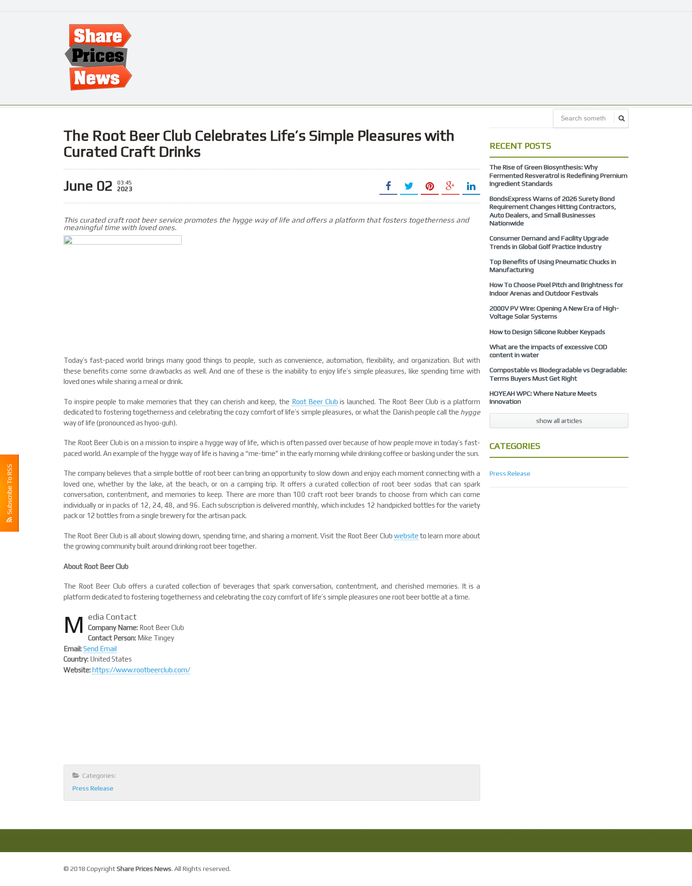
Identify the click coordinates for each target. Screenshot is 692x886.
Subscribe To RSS (9, 490)
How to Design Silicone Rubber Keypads (547, 331)
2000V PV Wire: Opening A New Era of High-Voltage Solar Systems (554, 312)
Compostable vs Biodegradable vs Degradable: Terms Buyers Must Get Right (558, 374)
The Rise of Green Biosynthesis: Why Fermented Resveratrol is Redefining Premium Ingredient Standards (559, 175)
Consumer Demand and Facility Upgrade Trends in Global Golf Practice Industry (549, 242)
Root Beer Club (315, 402)
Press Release (92, 788)
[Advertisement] (457, 57)
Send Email (100, 649)
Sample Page (607, 867)
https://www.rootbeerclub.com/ (141, 670)
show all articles (559, 420)
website (406, 536)
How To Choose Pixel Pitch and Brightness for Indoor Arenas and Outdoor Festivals (556, 288)
